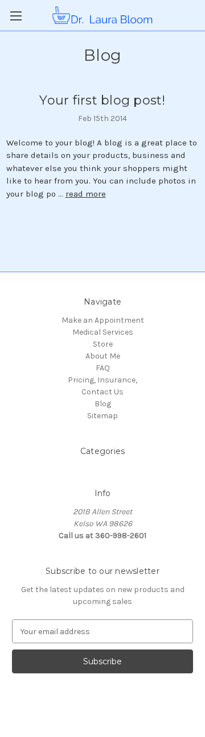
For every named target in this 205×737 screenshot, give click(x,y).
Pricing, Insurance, (102, 380)
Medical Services (102, 332)
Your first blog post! (102, 100)
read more (85, 194)
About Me (102, 356)
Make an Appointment (103, 320)
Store (103, 344)
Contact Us (102, 392)
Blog (103, 404)
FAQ (103, 368)
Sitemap (102, 415)
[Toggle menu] (15, 15)
